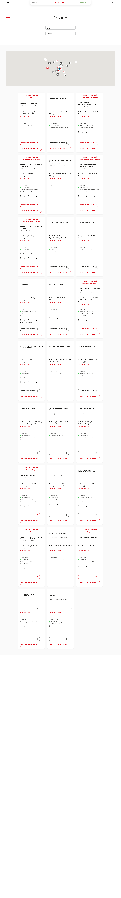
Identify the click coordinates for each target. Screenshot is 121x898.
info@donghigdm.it (55, 311)
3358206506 (57, 622)
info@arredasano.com (56, 187)
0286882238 (25, 185)
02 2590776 (54, 309)
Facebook (90, 132)
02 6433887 (54, 247)
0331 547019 (24, 620)
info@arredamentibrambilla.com (59, 560)
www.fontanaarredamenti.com (87, 502)
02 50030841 (83, 123)
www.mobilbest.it (55, 626)
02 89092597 (25, 123)
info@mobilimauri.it (55, 251)
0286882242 (25, 247)
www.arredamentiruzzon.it (86, 377)
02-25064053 (54, 371)
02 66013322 (83, 371)
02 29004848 (54, 123)
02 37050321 (83, 309)
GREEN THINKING (84, 2)
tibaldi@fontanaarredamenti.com (30, 189)
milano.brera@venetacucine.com (30, 125)
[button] (61, 69)
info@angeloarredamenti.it (86, 437)
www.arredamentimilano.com (58, 129)
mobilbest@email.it (55, 624)
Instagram (82, 132)
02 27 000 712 (25, 309)
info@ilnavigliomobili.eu (27, 562)
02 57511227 (86, 187)
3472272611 (57, 436)
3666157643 (86, 560)
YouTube (40, 196)
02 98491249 (54, 433)
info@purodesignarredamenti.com (30, 500)
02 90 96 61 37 (54, 620)
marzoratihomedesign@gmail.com (59, 127)
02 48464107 (25, 433)
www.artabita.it (83, 315)
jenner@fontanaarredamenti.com (30, 251)
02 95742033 (54, 558)
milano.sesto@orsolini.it (56, 374)
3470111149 (56, 249)
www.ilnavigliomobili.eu (27, 564)
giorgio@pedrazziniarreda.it (57, 437)
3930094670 (86, 125)
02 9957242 (24, 496)
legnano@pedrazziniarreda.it (87, 562)
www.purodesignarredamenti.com (30, 502)
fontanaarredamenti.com (28, 191)
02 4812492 (53, 185)
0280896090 (83, 496)
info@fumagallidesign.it (86, 249)
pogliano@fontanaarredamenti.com (89, 500)
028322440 (82, 247)
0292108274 (86, 436)
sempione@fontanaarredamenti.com (89, 189)
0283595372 (83, 185)
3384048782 (86, 374)
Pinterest (30, 322)
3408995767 (28, 498)
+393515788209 (29, 311)
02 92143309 (83, 433)
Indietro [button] (9, 18)
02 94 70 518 (25, 558)
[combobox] (60, 28)
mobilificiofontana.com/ (28, 377)
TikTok (23, 322)
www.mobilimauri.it (55, 253)
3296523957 (57, 125)
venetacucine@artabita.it (86, 127)
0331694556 (83, 558)
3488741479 (28, 560)
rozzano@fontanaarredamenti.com (30, 375)
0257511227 (27, 187)
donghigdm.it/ (54, 313)
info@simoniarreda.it (27, 313)
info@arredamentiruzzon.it (86, 375)
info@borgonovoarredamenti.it (29, 622)
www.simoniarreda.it (27, 315)
